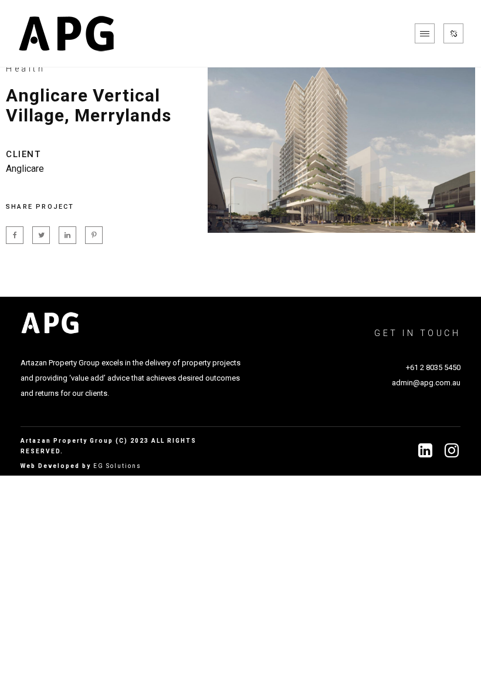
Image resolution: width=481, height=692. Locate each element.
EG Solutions (117, 466)
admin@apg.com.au (426, 382)
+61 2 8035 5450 (433, 367)
